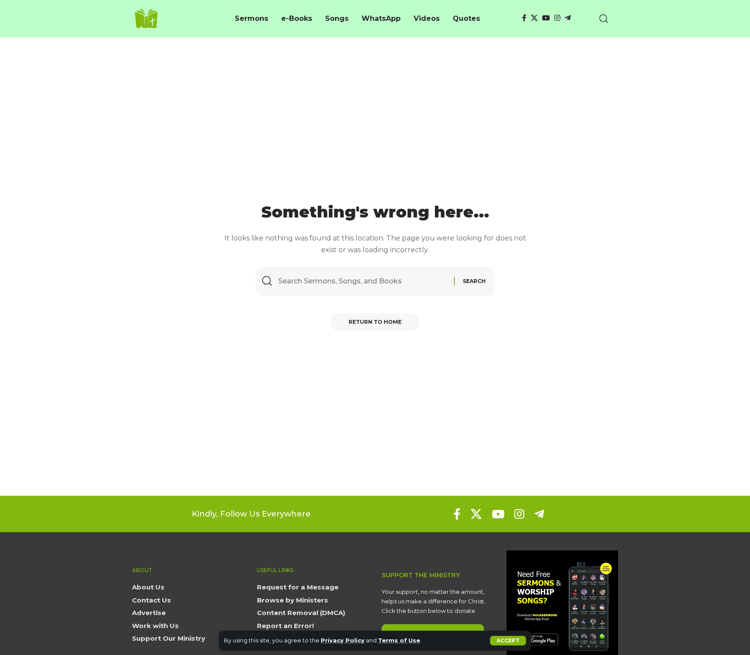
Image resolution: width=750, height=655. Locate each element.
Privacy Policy (343, 640)
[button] (508, 640)
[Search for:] (363, 281)
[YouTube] (546, 18)
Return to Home (375, 322)
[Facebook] (524, 18)
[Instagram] (557, 18)
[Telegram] (567, 18)
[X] (534, 18)
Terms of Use (399, 640)
